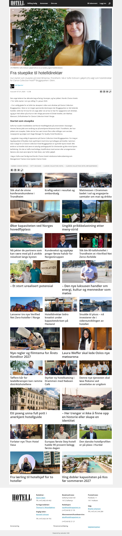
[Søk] (109, 3)
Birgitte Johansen (94, 509)
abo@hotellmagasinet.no (71, 517)
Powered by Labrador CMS (61, 533)
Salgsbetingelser (94, 527)
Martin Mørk (40, 498)
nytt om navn (35, 166)
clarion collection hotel (53, 166)
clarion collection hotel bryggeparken (81, 166)
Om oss (54, 3)
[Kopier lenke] (110, 91)
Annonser (44, 3)
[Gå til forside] (17, 3)
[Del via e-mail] (107, 91)
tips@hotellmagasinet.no (71, 507)
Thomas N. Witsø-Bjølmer (45, 507)
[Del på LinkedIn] (104, 91)
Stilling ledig (32, 3)
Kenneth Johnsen (42, 514)
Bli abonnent (92, 3)
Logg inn (103, 3)
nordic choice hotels (19, 166)
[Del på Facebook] (101, 91)
